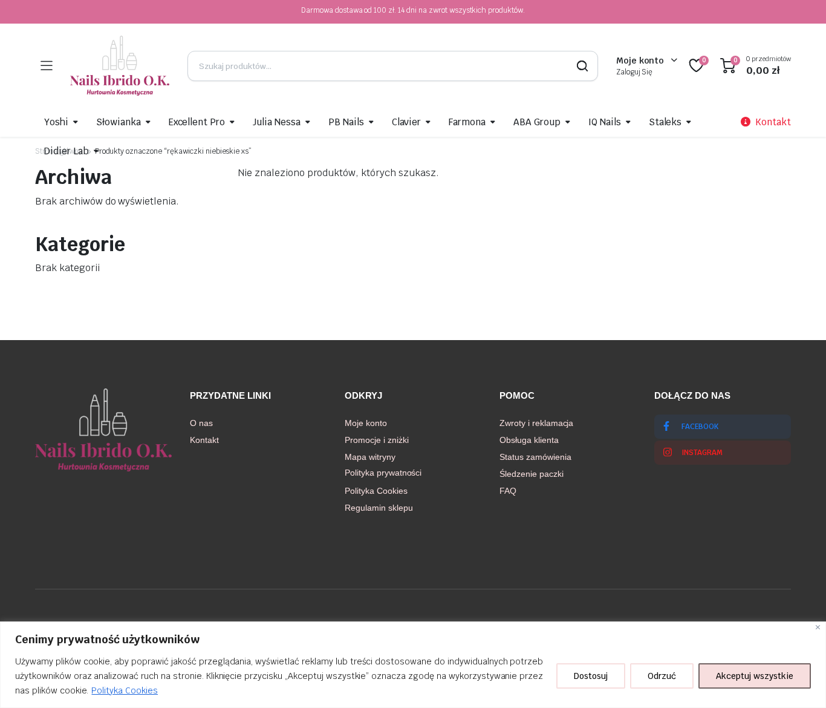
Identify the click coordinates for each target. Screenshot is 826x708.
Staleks (665, 122)
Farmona (467, 122)
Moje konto (366, 423)
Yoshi (56, 122)
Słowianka (118, 122)
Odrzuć (662, 675)
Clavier (406, 122)
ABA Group (537, 122)
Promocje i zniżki (377, 440)
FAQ (507, 491)
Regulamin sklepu (379, 508)
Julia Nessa (277, 122)
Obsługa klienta (529, 440)
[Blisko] (818, 627)
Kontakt (204, 440)
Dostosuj (591, 675)
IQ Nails (604, 122)
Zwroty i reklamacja (536, 423)
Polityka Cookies (124, 690)
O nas (201, 423)
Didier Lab (66, 151)
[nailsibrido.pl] (119, 66)
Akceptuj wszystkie (754, 675)
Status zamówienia (535, 457)
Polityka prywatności (383, 472)
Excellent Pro (197, 122)
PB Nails (346, 122)
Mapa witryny (370, 457)
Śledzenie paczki (531, 474)
